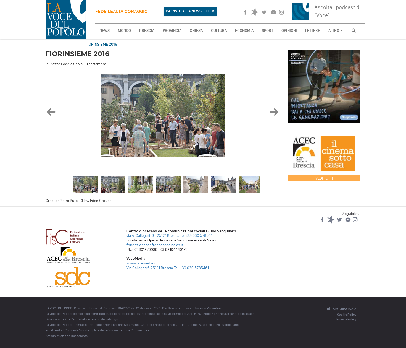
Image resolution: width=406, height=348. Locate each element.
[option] (163, 117)
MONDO (124, 30)
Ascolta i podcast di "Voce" (337, 11)
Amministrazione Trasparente (67, 336)
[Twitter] (340, 222)
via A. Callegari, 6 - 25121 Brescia (152, 235)
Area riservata (344, 309)
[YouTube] (348, 222)
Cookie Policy (346, 314)
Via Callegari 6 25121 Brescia (149, 268)
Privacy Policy (346, 319)
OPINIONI (289, 30)
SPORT (267, 30)
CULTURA (219, 30)
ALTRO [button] (334, 30)
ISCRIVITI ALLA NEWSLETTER (190, 11)
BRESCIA (146, 30)
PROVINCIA (172, 30)
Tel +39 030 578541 (196, 235)
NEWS (104, 30)
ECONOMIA (244, 30)
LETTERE (312, 30)
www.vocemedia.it (141, 263)
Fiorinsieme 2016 (101, 44)
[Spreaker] (331, 222)
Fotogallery (63, 44)
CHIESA (196, 30)
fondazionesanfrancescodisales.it (154, 245)
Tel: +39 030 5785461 (191, 268)
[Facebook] (322, 222)
